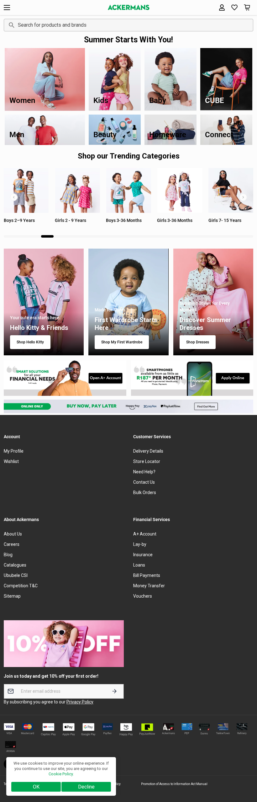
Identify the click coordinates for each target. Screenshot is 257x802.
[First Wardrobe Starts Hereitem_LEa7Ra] (128, 302)
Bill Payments (146, 575)
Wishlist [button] (11, 461)
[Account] (222, 7)
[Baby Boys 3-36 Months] (77, 190)
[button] (234, 7)
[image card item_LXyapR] (192, 378)
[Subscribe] (114, 691)
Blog (8, 554)
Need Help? (144, 471)
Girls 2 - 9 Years (19, 220)
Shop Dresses (197, 342)
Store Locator (146, 461)
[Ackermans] (129, 7)
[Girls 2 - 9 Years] (26, 190)
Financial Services (151, 519)
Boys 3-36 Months (73, 220)
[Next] (243, 197)
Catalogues (15, 565)
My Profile (14, 451)
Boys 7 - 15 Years (225, 220)
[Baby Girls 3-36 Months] (128, 190)
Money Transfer (149, 585)
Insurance (143, 554)
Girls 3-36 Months (123, 220)
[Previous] (14, 197)
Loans (139, 565)
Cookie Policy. (61, 774)
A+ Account (144, 533)
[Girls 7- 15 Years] (179, 190)
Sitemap (12, 596)
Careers (11, 544)
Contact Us (144, 482)
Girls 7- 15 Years (173, 220)
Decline (86, 787)
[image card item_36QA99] (65, 378)
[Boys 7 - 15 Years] (230, 190)
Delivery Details (148, 451)
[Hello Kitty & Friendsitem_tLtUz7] (44, 302)
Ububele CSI (16, 575)
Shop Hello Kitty (30, 342)
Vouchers (142, 596)
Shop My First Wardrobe (121, 342)
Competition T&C (21, 585)
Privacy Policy (79, 701)
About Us (13, 533)
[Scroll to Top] (245, 768)
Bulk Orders (144, 492)
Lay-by (139, 544)
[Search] (10, 25)
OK (36, 787)
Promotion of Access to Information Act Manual (174, 784)
